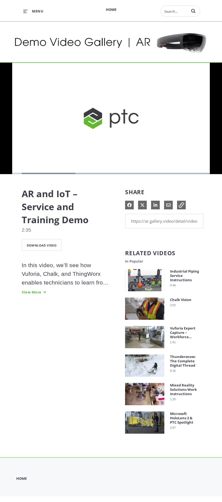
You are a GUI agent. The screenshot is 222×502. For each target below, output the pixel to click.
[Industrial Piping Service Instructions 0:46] (144, 292)
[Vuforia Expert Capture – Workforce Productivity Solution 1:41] (144, 349)
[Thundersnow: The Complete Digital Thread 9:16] (144, 378)
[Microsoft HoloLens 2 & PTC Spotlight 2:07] (144, 434)
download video (42, 245)
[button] (193, 11)
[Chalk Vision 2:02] (144, 321)
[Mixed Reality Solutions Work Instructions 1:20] (144, 406)
